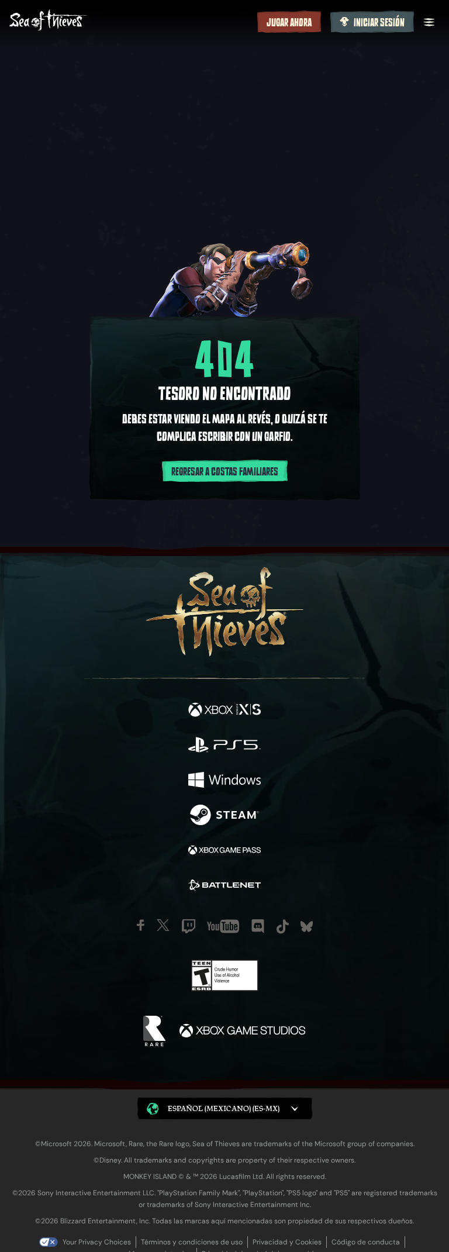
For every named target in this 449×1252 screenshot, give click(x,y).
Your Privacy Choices (97, 1242)
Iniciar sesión (379, 22)
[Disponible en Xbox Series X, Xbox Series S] (224, 711)
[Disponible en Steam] (224, 816)
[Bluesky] (306, 926)
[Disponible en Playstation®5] (224, 746)
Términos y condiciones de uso (192, 1242)
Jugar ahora (289, 22)
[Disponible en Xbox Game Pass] (224, 851)
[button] (224, 1108)
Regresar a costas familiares (224, 472)
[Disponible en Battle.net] (224, 886)
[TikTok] (282, 926)
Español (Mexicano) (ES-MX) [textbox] (223, 1108)
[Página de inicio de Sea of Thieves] (131, 21)
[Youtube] (223, 926)
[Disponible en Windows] (224, 781)
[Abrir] (429, 22)
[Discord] (258, 926)
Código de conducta (365, 1242)
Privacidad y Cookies (287, 1242)
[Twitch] (188, 926)
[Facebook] (141, 925)
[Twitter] (163, 925)
